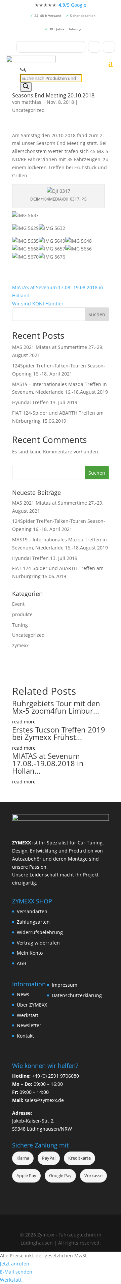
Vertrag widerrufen (38, 942)
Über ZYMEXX (32, 1005)
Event (18, 604)
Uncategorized (28, 110)
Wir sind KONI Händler (38, 303)
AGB (21, 963)
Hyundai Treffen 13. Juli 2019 (44, 402)
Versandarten (32, 911)
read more (24, 721)
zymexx (20, 645)
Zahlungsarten (33, 922)
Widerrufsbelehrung (40, 932)
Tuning (20, 625)
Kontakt (25, 1036)
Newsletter (29, 1025)
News (23, 994)
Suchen (96, 314)
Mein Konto (30, 953)
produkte (22, 614)
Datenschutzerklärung (77, 995)
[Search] (26, 87)
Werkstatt (27, 1015)
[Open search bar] (23, 70)
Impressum (64, 985)
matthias (31, 102)
